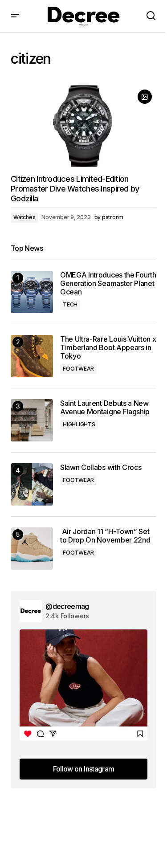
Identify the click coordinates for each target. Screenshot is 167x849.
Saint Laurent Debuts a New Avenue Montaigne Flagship (105, 407)
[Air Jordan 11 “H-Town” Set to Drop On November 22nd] (32, 548)
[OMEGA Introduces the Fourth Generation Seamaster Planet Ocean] (32, 292)
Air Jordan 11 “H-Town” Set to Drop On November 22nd (105, 535)
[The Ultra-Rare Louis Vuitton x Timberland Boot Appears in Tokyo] (32, 356)
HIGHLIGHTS (79, 424)
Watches (24, 217)
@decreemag (67, 606)
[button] (15, 16)
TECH (70, 304)
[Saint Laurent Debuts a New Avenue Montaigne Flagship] (32, 420)
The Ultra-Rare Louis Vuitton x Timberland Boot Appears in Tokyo (108, 347)
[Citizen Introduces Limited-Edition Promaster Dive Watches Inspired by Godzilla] (83, 126)
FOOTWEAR (78, 368)
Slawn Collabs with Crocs (100, 467)
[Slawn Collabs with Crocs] (32, 484)
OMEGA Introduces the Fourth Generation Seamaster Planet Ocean (108, 283)
